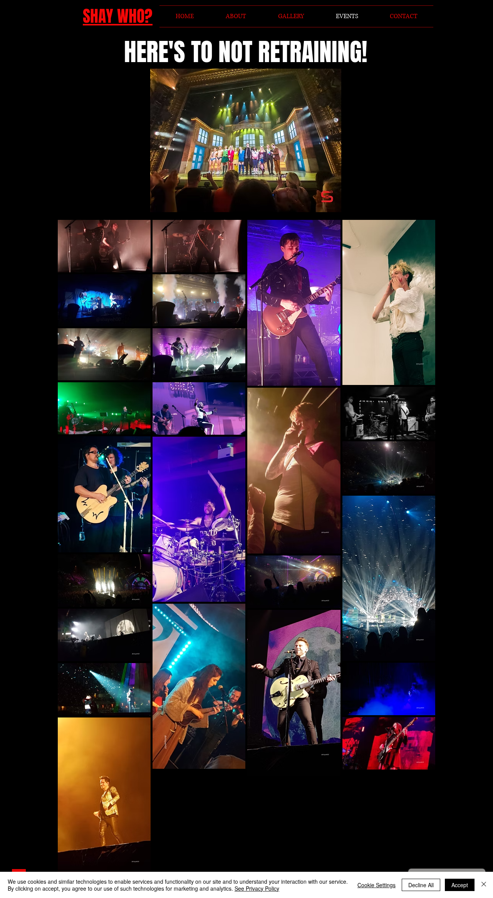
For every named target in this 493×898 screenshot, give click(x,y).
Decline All (421, 885)
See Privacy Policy (257, 888)
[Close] (483, 885)
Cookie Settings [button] (376, 885)
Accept (459, 885)
